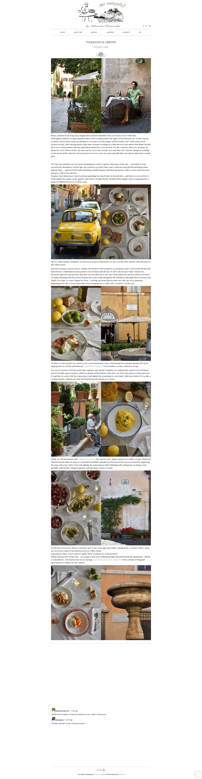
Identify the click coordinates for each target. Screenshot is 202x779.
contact (126, 32)
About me (78, 32)
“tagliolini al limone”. (93, 366)
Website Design (100, 774)
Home (62, 32)
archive (110, 32)
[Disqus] (101, 675)
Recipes (94, 32)
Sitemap (122, 774)
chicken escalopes (87, 459)
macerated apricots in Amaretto (107, 559)
